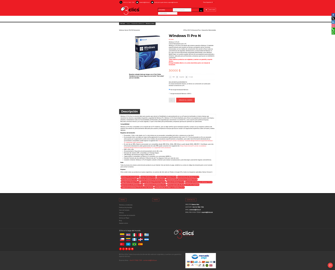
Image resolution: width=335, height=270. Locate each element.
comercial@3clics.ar (144, 2)
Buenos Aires (195, 204)
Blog (120, 220)
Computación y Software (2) (137, 23)
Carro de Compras (124, 210)
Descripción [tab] (129, 111)
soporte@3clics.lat (173, 2)
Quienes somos (123, 223)
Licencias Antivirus (171, 18)
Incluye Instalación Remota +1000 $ (181, 93)
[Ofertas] (126, 249)
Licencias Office (143, 18)
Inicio (122, 18)
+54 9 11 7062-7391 (129, 2)
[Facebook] (120, 249)
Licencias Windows (157, 18)
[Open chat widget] (330, 265)
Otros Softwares (187, 18)
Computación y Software (131, 18)
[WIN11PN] (147, 52)
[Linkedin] (129, 249)
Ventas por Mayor (124, 218)
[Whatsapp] (123, 249)
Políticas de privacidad (125, 207)
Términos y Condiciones (126, 205)
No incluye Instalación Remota (179, 89)
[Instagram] (132, 249)
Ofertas (121, 213)
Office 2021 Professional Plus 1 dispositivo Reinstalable (199, 30)
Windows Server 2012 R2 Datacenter (129, 30)
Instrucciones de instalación (127, 215)
